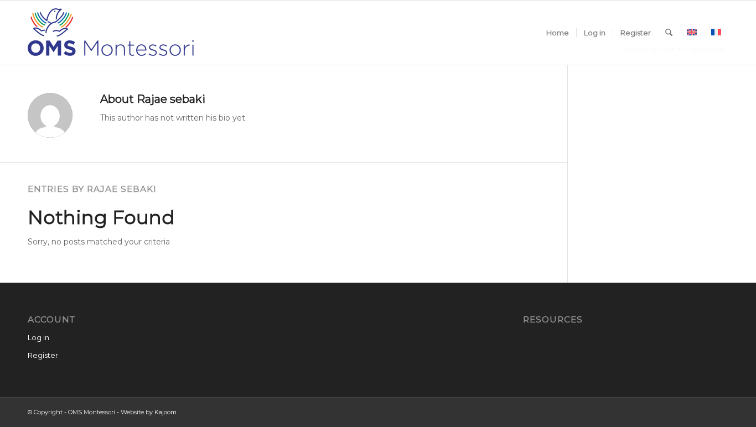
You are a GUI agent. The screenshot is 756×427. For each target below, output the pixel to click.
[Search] (669, 33)
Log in (38, 337)
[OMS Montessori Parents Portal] (111, 33)
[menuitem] (557, 33)
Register (43, 355)
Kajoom (165, 412)
